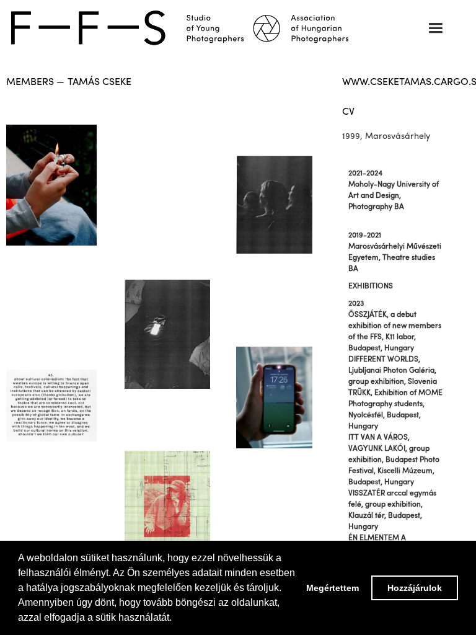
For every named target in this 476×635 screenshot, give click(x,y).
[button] (435, 28)
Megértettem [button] (332, 588)
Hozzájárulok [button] (414, 588)
